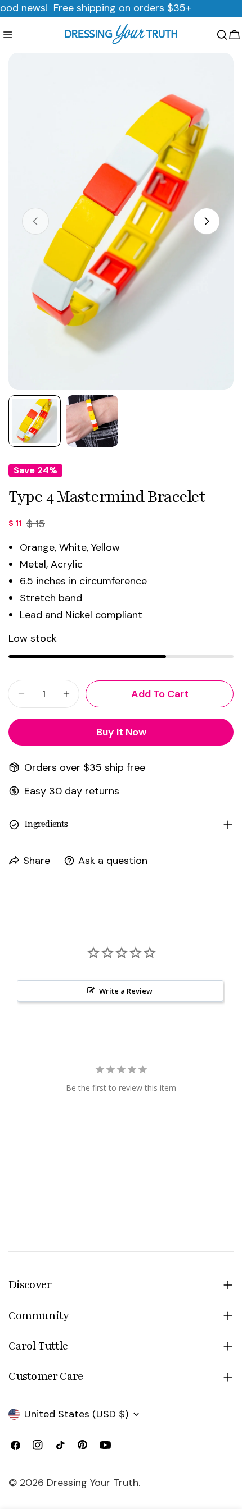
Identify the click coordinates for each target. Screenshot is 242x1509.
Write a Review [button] (126, 991)
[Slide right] (206, 221)
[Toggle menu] (8, 35)
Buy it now (121, 732)
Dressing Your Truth (92, 1482)
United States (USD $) (76, 1414)
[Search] (222, 35)
